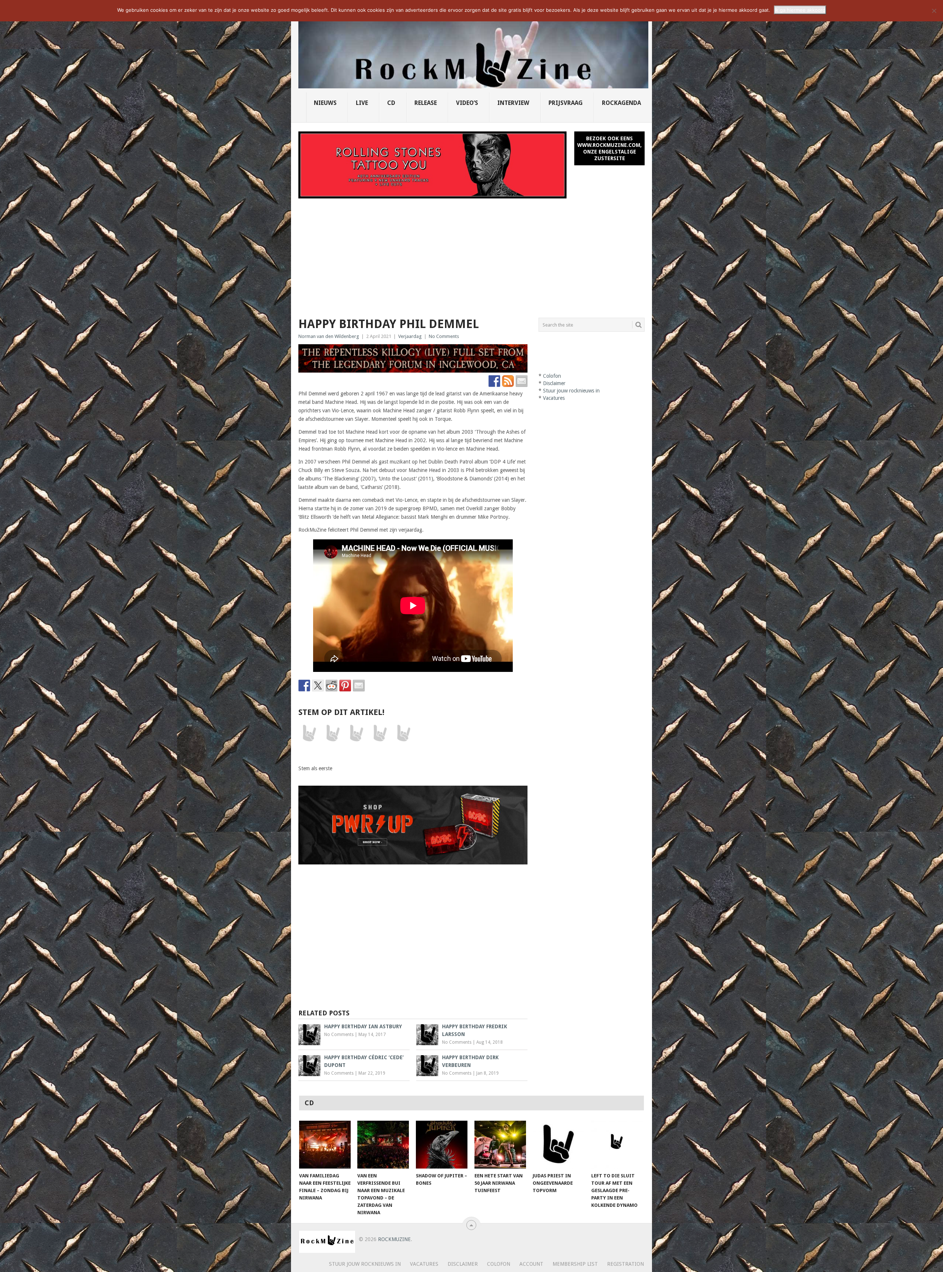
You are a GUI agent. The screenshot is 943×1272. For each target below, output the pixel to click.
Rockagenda (621, 102)
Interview (513, 102)
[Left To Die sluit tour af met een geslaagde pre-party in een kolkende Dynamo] (617, 1145)
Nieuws (325, 102)
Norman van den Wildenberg (328, 336)
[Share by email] (359, 685)
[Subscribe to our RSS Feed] (508, 381)
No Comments (444, 336)
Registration (625, 1264)
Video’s (467, 102)
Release (425, 102)
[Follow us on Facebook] (494, 381)
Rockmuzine (394, 1239)
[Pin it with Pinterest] (345, 685)
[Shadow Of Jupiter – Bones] (441, 1145)
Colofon (552, 376)
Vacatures (554, 398)
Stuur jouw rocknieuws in (571, 391)
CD (391, 102)
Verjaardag (410, 336)
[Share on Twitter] (318, 685)
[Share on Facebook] (304, 685)
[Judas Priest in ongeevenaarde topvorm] (558, 1145)
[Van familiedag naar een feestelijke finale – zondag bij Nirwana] (325, 1145)
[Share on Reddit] (331, 685)
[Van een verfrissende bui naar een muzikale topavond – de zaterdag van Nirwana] (383, 1145)
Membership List (575, 1264)
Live (362, 102)
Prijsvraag (565, 102)
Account (531, 1264)
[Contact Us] (521, 381)
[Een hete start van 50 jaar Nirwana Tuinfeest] (500, 1145)
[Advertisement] (471, 253)
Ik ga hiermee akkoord (800, 10)
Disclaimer (554, 383)
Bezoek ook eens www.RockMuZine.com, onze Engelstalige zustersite (609, 148)
